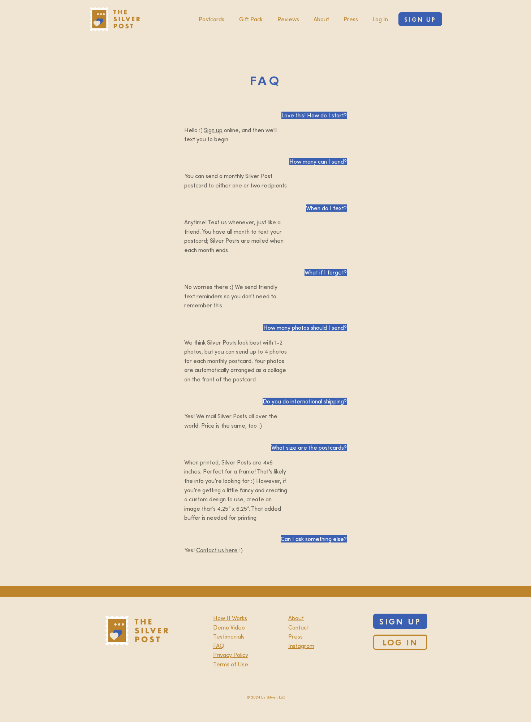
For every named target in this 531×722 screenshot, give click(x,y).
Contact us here (217, 550)
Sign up (213, 130)
